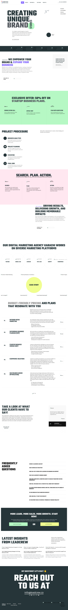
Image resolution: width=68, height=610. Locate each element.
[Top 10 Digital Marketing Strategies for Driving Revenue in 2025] (12, 547)
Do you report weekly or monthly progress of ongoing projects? (44, 500)
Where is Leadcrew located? (36, 464)
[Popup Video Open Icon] (48, 34)
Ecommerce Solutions (17, 359)
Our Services (32, 2)
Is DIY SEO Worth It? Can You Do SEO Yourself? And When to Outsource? (56, 552)
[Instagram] (33, 595)
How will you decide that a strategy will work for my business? (44, 483)
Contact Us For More (39, 228)
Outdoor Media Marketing (15, 321)
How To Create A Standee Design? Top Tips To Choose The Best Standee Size (33, 552)
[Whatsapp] (34, 595)
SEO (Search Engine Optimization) (16, 374)
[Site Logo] (4, 2)
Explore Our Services (6, 428)
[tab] (12, 140)
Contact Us (44, 2)
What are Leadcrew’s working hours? (38, 475)
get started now (15, 39)
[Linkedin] (31, 595)
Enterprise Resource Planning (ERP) (17, 332)
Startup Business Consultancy (16, 345)
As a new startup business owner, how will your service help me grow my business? (46, 488)
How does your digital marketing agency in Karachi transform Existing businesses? (45, 480)
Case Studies (39, 2)
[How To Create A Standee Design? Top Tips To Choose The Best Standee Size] (34, 547)
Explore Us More (6, 79)
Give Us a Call (58, 64)
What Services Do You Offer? (36, 467)
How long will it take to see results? (37, 496)
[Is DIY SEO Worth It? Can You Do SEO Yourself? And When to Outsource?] (56, 547)
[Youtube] (38, 595)
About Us (26, 2)
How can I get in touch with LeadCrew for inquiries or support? (44, 471)
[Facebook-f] (29, 595)
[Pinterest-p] (36, 595)
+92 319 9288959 (63, 1)
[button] (62, 431)
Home (22, 2)
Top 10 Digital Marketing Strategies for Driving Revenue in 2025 (11, 552)
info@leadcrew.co (34, 592)
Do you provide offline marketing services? (39, 492)
